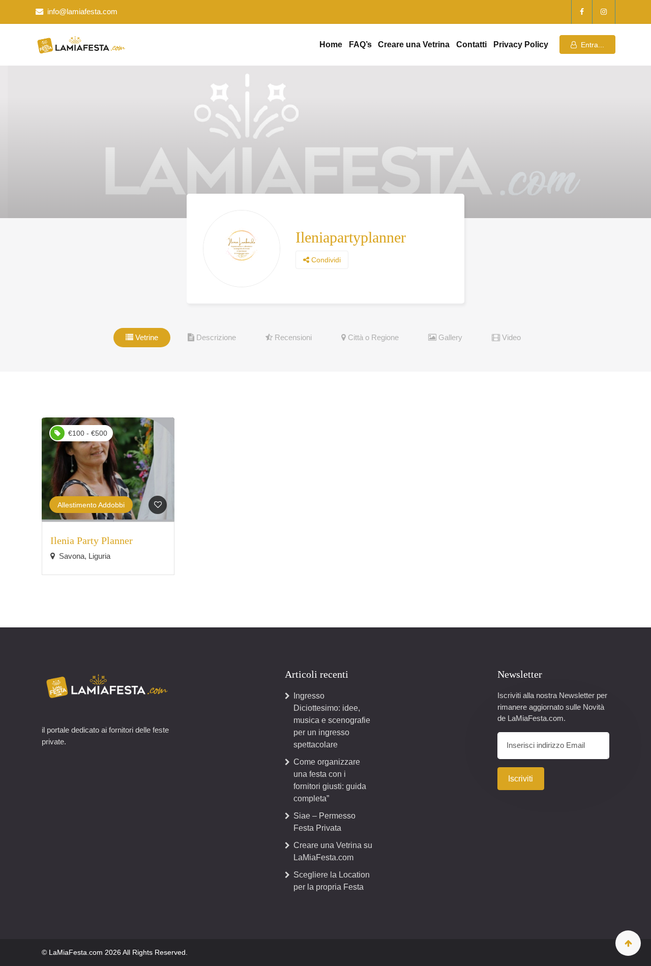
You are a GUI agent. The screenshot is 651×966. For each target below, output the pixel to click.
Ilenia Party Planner (91, 540)
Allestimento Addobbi (91, 505)
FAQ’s (360, 44)
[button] (587, 44)
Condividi (325, 260)
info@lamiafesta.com (82, 11)
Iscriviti (520, 778)
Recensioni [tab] (292, 337)
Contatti (471, 44)
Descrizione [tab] (215, 337)
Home (330, 44)
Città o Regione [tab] (372, 337)
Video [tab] (510, 337)
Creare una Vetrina (414, 44)
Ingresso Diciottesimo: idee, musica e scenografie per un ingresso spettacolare (331, 720)
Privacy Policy (520, 44)
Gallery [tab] (449, 337)
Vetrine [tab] (145, 337)
